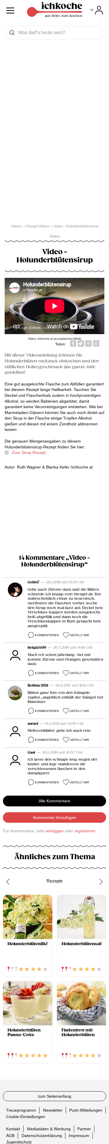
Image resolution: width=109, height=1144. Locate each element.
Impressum (79, 1135)
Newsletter (52, 1110)
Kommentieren (47, 635)
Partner (84, 1129)
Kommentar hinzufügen (54, 817)
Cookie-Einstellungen (25, 1117)
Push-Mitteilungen (85, 1110)
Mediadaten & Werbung (49, 1129)
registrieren (84, 831)
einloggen (55, 831)
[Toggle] (96, 10)
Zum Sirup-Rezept (29, 452)
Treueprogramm (21, 1110)
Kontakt (13, 1129)
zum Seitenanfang (54, 1096)
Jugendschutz (19, 1141)
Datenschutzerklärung (42, 1135)
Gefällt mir (79, 635)
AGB (10, 1135)
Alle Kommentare (54, 801)
